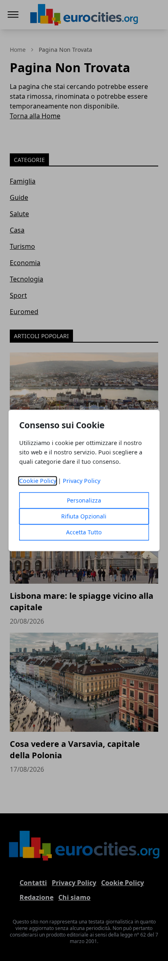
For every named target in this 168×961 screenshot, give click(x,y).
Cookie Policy (37, 481)
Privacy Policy (81, 481)
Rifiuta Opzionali (83, 516)
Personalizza (84, 501)
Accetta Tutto (84, 532)
